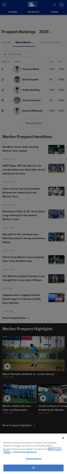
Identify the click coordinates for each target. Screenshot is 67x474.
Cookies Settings (33, 458)
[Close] (63, 438)
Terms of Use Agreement (25, 452)
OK (33, 468)
